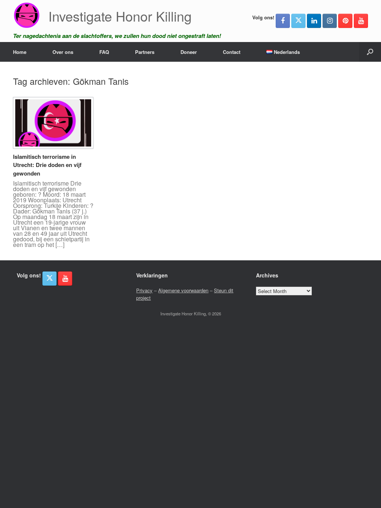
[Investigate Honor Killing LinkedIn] (314, 21)
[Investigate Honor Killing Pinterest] (345, 21)
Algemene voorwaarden (183, 290)
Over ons (62, 51)
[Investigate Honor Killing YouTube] (361, 21)
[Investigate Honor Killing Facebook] (283, 21)
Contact (231, 51)
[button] (370, 52)
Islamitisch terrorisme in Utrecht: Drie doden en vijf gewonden (47, 164)
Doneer (188, 51)
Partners (144, 51)
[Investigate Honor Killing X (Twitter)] (298, 21)
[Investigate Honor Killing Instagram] (330, 21)
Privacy (144, 290)
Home (19, 51)
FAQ (104, 51)
